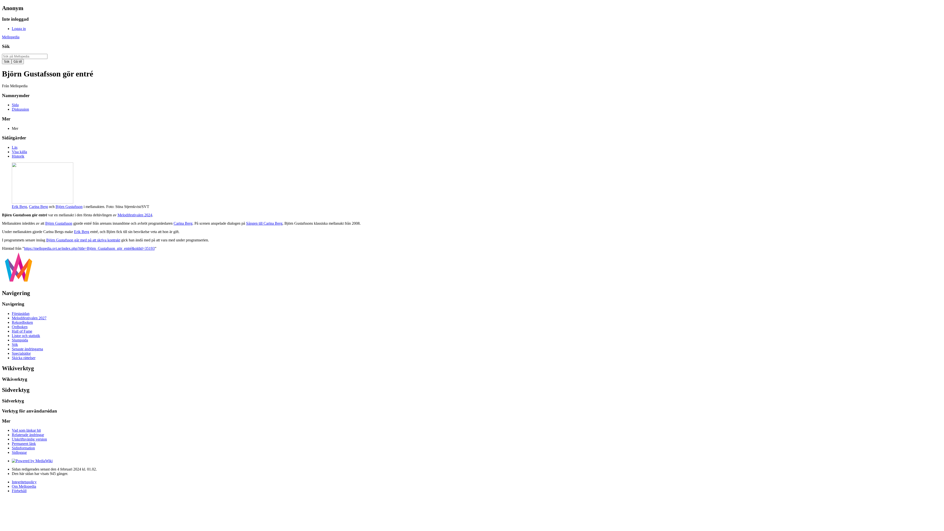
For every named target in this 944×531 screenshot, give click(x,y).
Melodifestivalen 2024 (135, 215)
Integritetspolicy (24, 482)
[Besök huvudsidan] (18, 282)
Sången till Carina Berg (264, 223)
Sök (6, 46)
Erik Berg (19, 207)
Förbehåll (19, 491)
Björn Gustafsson (69, 207)
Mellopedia (10, 37)
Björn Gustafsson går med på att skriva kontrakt (83, 240)
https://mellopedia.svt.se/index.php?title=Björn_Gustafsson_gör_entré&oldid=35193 (89, 248)
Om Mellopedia (24, 486)
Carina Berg (38, 207)
